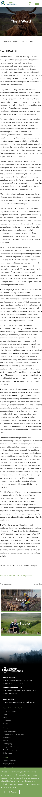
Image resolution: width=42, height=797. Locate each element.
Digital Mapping (8, 753)
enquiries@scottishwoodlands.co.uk (19, 680)
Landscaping (7, 744)
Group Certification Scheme (13, 747)
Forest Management (10, 731)
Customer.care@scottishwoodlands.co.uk (21, 690)
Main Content (7, 41)
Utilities (5, 741)
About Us (16, 41)
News (22, 41)
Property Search (8, 764)
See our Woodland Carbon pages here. (16, 575)
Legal (5, 717)
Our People (7, 721)
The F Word (29, 41)
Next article (37, 584)
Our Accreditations (9, 711)
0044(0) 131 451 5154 (15, 683)
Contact (5, 714)
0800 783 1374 (13, 693)
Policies (5, 724)
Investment (6, 737)
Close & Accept (10, 792)
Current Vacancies (9, 761)
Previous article (6, 584)
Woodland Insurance (10, 750)
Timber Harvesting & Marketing (14, 734)
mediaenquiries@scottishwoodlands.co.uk (21, 702)
